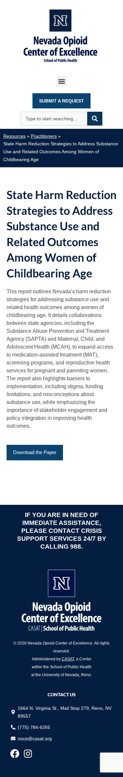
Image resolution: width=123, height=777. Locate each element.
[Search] (94, 119)
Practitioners (44, 136)
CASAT (68, 659)
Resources (14, 136)
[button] (61, 81)
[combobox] (54, 119)
